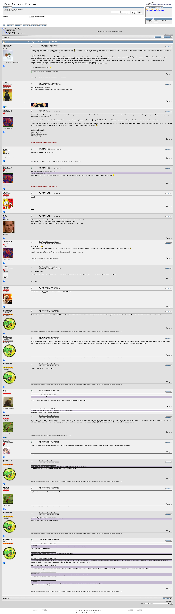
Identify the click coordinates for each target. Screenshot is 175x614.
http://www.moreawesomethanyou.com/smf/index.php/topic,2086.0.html (51, 89)
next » (171, 34)
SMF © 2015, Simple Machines (93, 610)
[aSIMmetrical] (6, 438)
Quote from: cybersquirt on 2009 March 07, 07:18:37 (43, 394)
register (21, 9)
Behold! (33, 197)
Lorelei (5, 149)
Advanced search (40, 16)
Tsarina (5, 192)
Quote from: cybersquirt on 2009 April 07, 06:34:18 (43, 543)
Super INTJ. (33, 161)
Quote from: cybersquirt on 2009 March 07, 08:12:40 (43, 465)
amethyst (156, 21)
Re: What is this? (44, 148)
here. (44, 292)
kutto (4, 215)
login (17, 9)
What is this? (43, 110)
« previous (167, 34)
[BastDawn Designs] (6, 107)
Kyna (4, 390)
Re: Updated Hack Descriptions (49, 83)
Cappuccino (6, 441)
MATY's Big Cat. (41, 161)
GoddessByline (7, 110)
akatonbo (6, 415)
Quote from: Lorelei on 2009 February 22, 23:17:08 (43, 171)
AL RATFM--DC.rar (36, 71)
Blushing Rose (7, 45)
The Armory (11, 32)
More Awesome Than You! (13, 29)
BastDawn (6, 83)
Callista (5, 266)
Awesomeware (10, 30)
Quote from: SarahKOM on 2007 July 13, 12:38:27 (43, 408)
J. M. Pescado (7, 310)
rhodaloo (6, 287)
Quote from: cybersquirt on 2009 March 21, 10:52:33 (43, 517)
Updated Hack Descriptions (17, 34)
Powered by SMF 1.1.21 (80, 610)
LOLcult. (48, 161)
